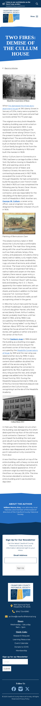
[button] (37, 3)
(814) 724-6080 (22, 611)
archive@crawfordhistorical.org (22, 617)
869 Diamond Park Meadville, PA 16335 (22, 606)
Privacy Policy (24, 699)
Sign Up (20, 568)
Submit (7, 669)
